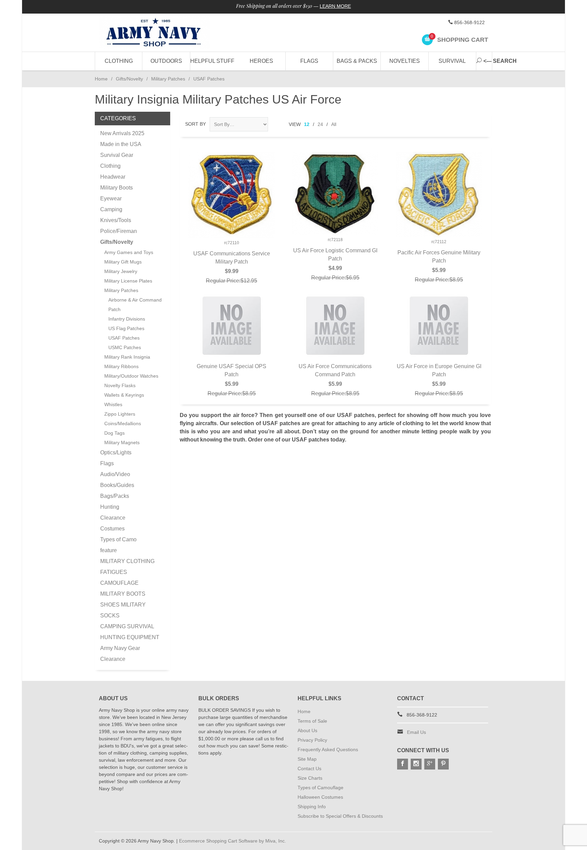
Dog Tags (114, 433)
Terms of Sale (312, 721)
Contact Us (309, 768)
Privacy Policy (312, 740)
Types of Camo (118, 539)
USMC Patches (124, 347)
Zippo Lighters (119, 414)
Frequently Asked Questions (328, 749)
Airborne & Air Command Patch (135, 304)
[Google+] (429, 764)
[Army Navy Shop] (161, 33)
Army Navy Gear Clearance (120, 653)
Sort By (195, 124)
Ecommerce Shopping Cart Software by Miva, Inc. (232, 841)
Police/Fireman (118, 231)
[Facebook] (402, 764)
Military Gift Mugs (123, 262)
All (333, 124)
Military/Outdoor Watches (131, 376)
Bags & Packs (357, 61)
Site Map (307, 759)
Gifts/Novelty (129, 79)
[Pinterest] (443, 764)
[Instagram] (416, 764)
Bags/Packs (114, 496)
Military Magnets (122, 442)
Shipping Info (312, 806)
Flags (309, 61)
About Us (307, 730)
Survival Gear (116, 155)
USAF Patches (124, 338)
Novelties (404, 61)
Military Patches (168, 79)
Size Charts (310, 778)
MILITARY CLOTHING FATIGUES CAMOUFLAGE (127, 572)
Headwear (112, 177)
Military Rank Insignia (127, 357)
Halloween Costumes (320, 797)
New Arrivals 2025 (122, 133)
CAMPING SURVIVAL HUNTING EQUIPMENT (129, 631)
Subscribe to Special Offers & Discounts (340, 816)
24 (320, 124)
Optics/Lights (115, 452)
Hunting (109, 507)
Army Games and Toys (128, 252)
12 (306, 124)
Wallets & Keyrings (124, 395)
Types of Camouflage (320, 787)
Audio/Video (115, 474)
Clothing (119, 61)
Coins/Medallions (122, 423)
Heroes (261, 61)
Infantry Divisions (126, 319)
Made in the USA (120, 144)
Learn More (335, 6)
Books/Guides (117, 485)
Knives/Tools (115, 220)
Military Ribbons (121, 366)
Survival (452, 61)
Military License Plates (128, 281)
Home (101, 79)
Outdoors (166, 61)
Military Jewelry (120, 271)
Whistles (113, 404)
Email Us (416, 732)
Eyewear (111, 198)
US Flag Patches (126, 328)
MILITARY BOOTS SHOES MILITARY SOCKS (123, 604)
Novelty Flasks (120, 385)
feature (108, 550)
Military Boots (116, 188)
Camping (111, 209)
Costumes (112, 528)
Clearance (112, 518)
